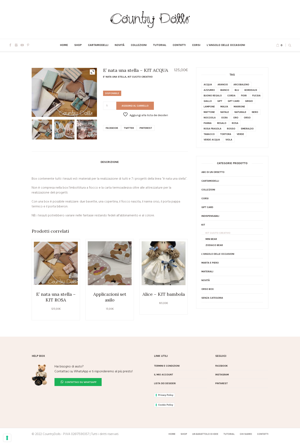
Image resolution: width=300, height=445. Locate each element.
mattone (209, 112)
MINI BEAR (211, 239)
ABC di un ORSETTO (212, 172)
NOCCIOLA (210, 117)
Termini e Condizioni (167, 365)
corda (231, 95)
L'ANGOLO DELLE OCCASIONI (217, 254)
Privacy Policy (165, 395)
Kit (203, 224)
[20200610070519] (42, 129)
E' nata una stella (114, 76)
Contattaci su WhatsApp (80, 382)
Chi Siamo (246, 434)
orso (247, 117)
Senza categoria (212, 297)
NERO (255, 112)
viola (229, 139)
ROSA (235, 123)
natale (224, 112)
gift (219, 101)
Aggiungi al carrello (135, 105)
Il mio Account (163, 374)
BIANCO (224, 90)
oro (235, 117)
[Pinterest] (28, 45)
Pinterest (146, 128)
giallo (208, 101)
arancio (223, 84)
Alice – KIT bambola (163, 294)
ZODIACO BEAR (214, 245)
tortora (225, 134)
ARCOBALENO (241, 84)
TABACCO (209, 134)
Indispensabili (210, 216)
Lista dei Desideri (165, 383)
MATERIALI (207, 271)
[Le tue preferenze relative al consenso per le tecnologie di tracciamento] (7, 438)
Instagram (222, 374)
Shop (184, 434)
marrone (239, 106)
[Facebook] (10, 45)
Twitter (129, 128)
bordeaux (250, 90)
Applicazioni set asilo (109, 297)
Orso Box (207, 289)
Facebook (112, 128)
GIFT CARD (207, 207)
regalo (221, 123)
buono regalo (213, 95)
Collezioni (208, 189)
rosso (231, 128)
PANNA (208, 123)
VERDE (240, 134)
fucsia (256, 95)
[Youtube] (22, 45)
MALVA (224, 106)
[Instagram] (16, 45)
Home (172, 434)
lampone (209, 106)
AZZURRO (209, 90)
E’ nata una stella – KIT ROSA (56, 297)
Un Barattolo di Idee (205, 434)
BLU (237, 90)
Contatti (262, 434)
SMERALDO (247, 128)
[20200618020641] (64, 129)
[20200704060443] (87, 129)
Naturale (240, 112)
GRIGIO (249, 101)
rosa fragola (212, 128)
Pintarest (221, 383)
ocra (224, 117)
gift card (234, 101)
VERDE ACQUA (212, 139)
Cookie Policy (165, 404)
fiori (244, 95)
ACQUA (208, 84)
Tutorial (229, 434)
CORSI (205, 198)
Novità (205, 280)
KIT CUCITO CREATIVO (140, 76)
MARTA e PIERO (210, 262)
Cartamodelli (210, 180)
